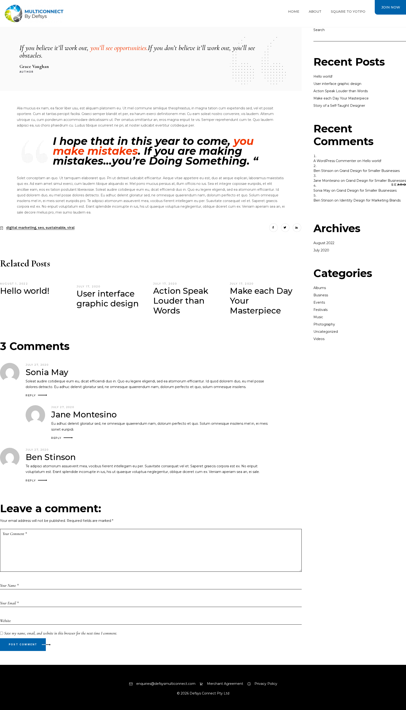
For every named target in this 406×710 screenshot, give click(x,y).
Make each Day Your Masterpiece (341, 98)
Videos (318, 339)
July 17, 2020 (89, 286)
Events (319, 302)
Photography (324, 324)
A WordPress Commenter (334, 161)
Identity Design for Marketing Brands (370, 200)
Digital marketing (21, 228)
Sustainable (56, 228)
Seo (41, 228)
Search (400, 184)
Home (293, 11)
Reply (31, 395)
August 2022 (323, 243)
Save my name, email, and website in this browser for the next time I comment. (60, 633)
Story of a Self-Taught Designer (339, 105)
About (315, 11)
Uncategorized (325, 331)
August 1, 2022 (14, 283)
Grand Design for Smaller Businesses (370, 171)
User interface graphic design (108, 299)
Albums (319, 288)
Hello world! (24, 291)
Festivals (320, 310)
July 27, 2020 (37, 364)
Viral (70, 228)
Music (318, 317)
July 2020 (321, 250)
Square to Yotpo (348, 11)
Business (320, 295)
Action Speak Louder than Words (180, 301)
